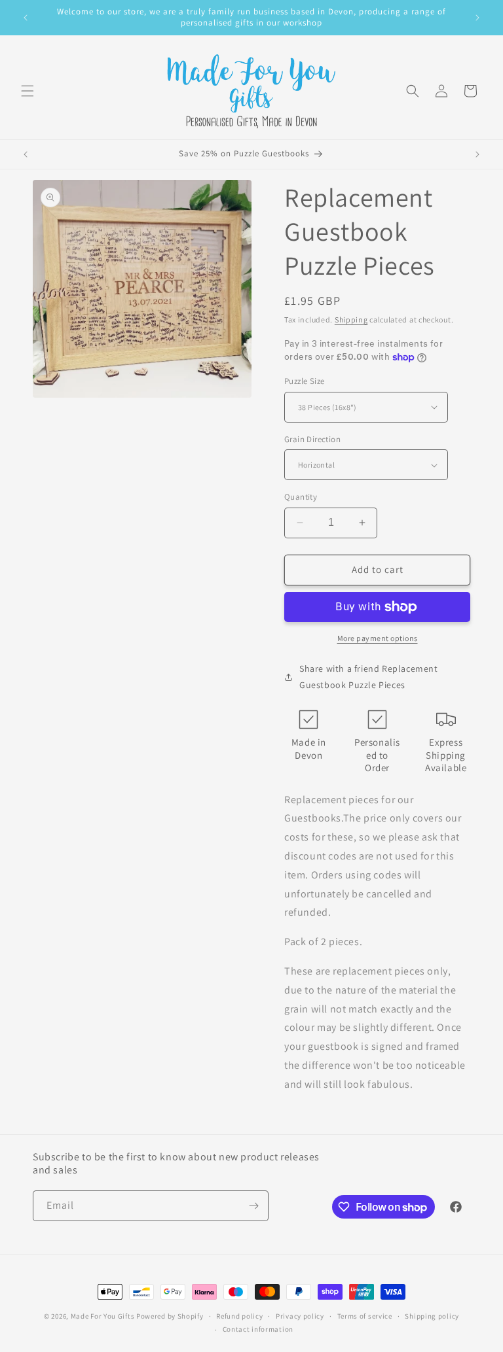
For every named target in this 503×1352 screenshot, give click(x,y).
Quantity (300, 496)
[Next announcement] (477, 17)
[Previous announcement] (25, 17)
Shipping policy (432, 1316)
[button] (27, 91)
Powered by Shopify (170, 1316)
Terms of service (364, 1316)
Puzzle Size (304, 381)
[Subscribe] (253, 1205)
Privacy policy (300, 1316)
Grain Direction (312, 439)
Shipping (351, 319)
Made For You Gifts (103, 1316)
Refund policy (239, 1316)
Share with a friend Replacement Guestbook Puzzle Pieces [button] (368, 677)
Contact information (258, 1329)
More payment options (377, 638)
